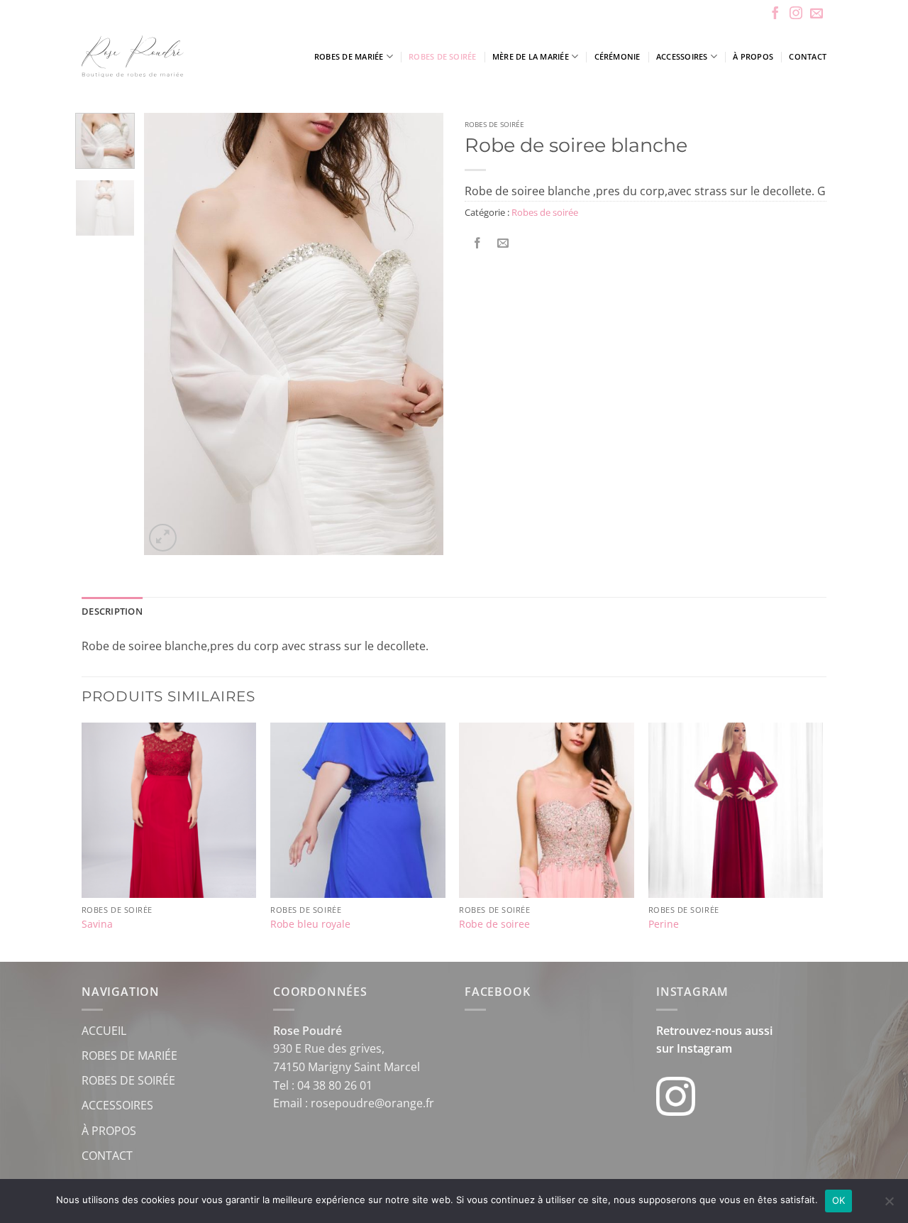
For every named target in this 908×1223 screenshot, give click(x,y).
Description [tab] (112, 611)
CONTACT (107, 1155)
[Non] (888, 1205)
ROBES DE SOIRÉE (128, 1080)
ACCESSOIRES (117, 1105)
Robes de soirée (442, 56)
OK (839, 1200)
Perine (663, 924)
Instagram (704, 1048)
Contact (807, 56)
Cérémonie (617, 56)
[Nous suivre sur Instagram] (796, 14)
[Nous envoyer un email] (816, 14)
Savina (97, 924)
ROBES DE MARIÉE (129, 1055)
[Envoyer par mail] (503, 244)
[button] (163, 538)
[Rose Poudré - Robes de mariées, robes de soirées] (173, 56)
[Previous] (168, 334)
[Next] (420, 334)
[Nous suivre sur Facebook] (775, 14)
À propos (753, 56)
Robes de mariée (348, 56)
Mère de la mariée (530, 56)
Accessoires (681, 56)
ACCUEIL (104, 1030)
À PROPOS (109, 1131)
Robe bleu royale (310, 924)
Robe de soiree (494, 924)
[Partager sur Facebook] (477, 244)
